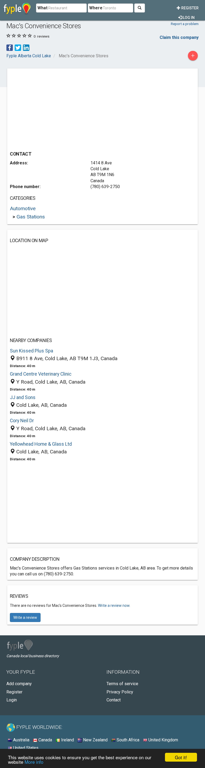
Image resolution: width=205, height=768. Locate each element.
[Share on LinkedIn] (26, 47)
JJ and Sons (23, 397)
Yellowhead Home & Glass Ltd (41, 444)
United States (25, 747)
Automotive (23, 208)
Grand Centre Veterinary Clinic (41, 374)
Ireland (67, 739)
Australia (20, 739)
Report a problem (185, 24)
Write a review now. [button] (114, 605)
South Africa (127, 739)
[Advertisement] (55, 108)
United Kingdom (162, 739)
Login (11, 699)
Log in (188, 17)
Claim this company (179, 37)
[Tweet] (18, 47)
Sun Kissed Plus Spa (31, 350)
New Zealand (95, 739)
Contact (114, 699)
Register (189, 8)
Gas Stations (31, 217)
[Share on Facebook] (9, 47)
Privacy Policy (120, 691)
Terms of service (122, 683)
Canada (44, 739)
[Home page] (17, 8)
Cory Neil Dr (22, 420)
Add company (19, 683)
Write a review (25, 617)
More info (34, 761)
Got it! (181, 757)
